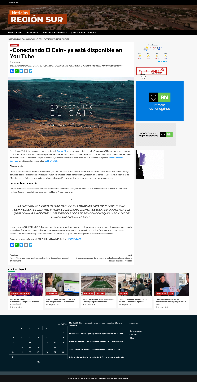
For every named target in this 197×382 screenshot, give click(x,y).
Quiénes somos (136, 331)
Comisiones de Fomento (53, 32)
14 (47, 342)
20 (38, 347)
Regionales (14, 45)
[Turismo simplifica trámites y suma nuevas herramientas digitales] (135, 284)
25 (22, 352)
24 (13, 352)
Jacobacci (14, 293)
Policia (171, 293)
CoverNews (112, 378)
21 (47, 347)
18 (22, 347)
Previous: (40, 258)
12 (30, 342)
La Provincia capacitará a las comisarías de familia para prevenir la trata (171, 301)
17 (13, 347)
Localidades (30, 32)
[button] (187, 32)
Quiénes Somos (77, 32)
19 (30, 347)
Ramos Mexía (100, 293)
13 (38, 342)
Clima (132, 338)
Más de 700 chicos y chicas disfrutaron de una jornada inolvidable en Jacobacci (25, 301)
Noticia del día (15, 32)
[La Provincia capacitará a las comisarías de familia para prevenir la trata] (171, 284)
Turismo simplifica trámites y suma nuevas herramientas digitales (94, 349)
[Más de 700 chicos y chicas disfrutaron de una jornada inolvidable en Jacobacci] (25, 284)
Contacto (92, 32)
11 (22, 342)
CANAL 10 (61, 151)
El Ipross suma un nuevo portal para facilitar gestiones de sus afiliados (96, 333)
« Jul (37, 362)
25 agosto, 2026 (17, 307)
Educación (123, 293)
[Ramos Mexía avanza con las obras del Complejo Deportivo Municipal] (98, 284)
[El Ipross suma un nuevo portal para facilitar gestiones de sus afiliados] (62, 284)
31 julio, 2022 (16, 62)
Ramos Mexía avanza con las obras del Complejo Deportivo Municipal (96, 341)
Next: (104, 258)
